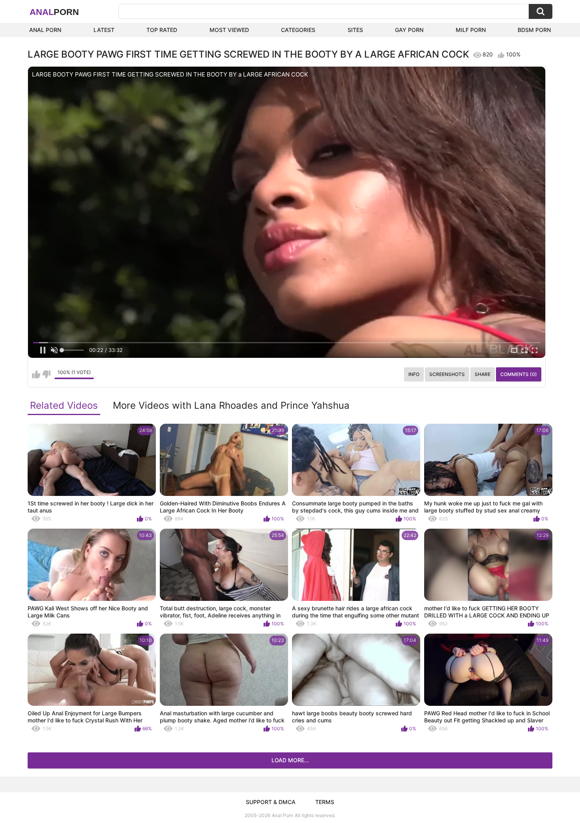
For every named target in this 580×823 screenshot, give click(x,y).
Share (482, 374)
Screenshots (447, 374)
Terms (324, 802)
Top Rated (161, 29)
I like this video (36, 374)
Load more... (290, 760)
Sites (355, 29)
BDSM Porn (534, 29)
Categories (298, 29)
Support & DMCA (271, 802)
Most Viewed (229, 29)
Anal (54, 12)
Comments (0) (518, 374)
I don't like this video (46, 374)
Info (413, 374)
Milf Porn (471, 29)
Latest (104, 29)
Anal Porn (45, 29)
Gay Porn (409, 29)
